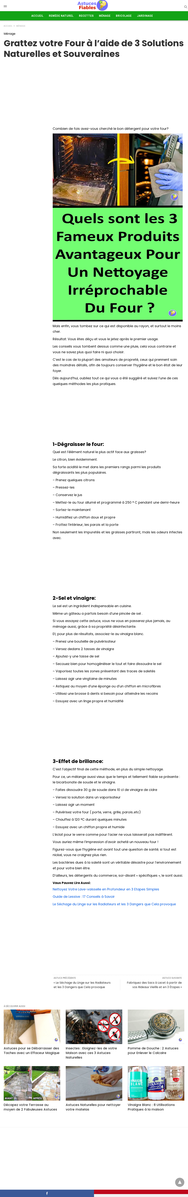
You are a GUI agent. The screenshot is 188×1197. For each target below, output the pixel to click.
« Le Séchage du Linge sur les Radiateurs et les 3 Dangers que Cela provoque (82, 985)
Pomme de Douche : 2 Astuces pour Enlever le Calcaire (153, 1050)
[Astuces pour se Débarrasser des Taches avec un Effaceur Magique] (32, 1027)
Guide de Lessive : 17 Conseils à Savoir (84, 896)
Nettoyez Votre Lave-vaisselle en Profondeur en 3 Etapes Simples (106, 889)
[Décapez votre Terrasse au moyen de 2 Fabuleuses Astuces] (32, 1083)
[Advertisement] (118, 414)
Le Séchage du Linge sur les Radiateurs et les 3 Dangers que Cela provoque (114, 904)
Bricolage (124, 15)
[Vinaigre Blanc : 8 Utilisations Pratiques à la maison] (156, 1083)
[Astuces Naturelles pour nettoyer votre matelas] (94, 1083)
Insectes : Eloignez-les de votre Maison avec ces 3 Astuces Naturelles (91, 1053)
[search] (185, 6)
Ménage (105, 15)
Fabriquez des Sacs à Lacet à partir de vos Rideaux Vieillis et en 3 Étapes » (154, 985)
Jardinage (145, 15)
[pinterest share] (141, 1192)
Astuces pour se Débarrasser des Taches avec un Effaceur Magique (31, 1050)
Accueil (37, 15)
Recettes (86, 15)
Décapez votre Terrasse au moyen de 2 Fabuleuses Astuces (30, 1107)
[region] (94, 88)
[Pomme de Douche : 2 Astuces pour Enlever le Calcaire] (156, 1027)
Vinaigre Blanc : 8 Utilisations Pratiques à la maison (151, 1107)
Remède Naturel (61, 15)
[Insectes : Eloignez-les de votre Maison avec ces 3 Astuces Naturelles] (94, 1027)
